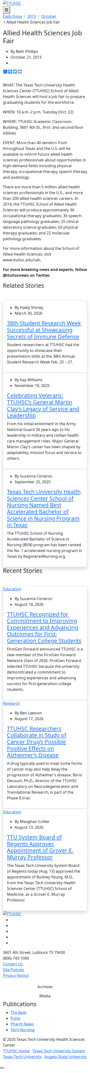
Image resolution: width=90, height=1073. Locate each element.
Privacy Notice (16, 975)
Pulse (15, 1018)
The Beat (18, 1012)
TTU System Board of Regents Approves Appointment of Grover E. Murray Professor (40, 847)
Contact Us (13, 964)
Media (45, 996)
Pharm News (22, 1024)
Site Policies (13, 969)
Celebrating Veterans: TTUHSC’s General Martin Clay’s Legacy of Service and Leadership (43, 405)
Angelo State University (65, 1056)
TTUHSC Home (16, 1051)
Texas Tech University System (58, 1051)
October (48, 16)
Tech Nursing (23, 1029)
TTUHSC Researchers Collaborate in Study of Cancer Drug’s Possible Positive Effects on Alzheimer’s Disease (36, 742)
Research (11, 703)
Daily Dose (12, 16)
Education (12, 589)
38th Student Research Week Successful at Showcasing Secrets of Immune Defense (44, 329)
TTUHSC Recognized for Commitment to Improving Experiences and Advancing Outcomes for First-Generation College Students (44, 627)
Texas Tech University (22, 1056)
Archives (45, 986)
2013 (31, 16)
